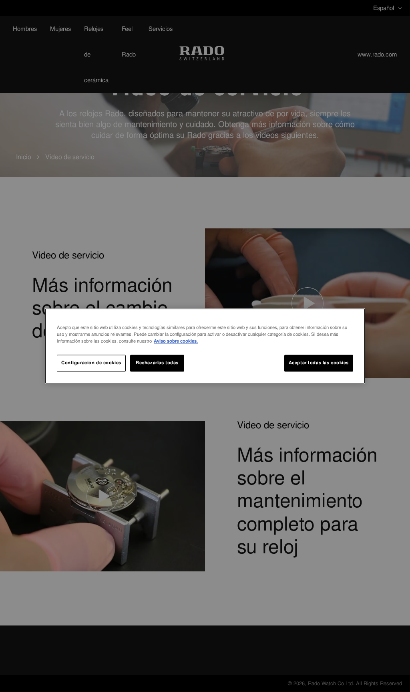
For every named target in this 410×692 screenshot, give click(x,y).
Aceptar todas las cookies (319, 362)
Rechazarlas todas (157, 362)
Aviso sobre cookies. (176, 341)
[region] (205, 346)
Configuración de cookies (91, 362)
